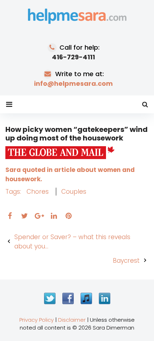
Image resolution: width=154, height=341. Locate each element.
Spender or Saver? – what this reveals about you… (72, 242)
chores (38, 191)
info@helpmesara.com (73, 83)
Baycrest (126, 260)
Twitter (50, 298)
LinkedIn (104, 298)
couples (73, 191)
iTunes (86, 298)
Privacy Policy (36, 319)
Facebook (68, 298)
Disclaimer (72, 319)
